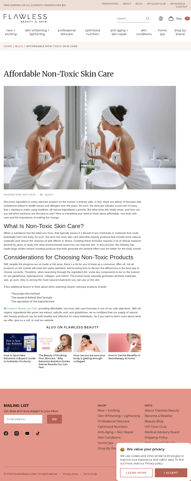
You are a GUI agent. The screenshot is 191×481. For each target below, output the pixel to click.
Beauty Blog (154, 421)
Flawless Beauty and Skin (22, 308)
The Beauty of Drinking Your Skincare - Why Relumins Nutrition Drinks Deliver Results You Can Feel (54, 361)
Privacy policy (70, 473)
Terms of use (90, 473)
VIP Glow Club (156, 3)
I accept (171, 472)
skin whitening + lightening (37, 32)
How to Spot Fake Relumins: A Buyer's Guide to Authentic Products (19, 358)
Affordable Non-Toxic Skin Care (52, 46)
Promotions (110, 3)
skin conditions (143, 32)
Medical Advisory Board (162, 432)
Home (8, 46)
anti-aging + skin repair (119, 32)
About (127, 3)
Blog (139, 3)
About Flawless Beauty (162, 410)
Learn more (136, 472)
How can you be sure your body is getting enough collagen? (89, 358)
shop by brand (180, 32)
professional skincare (67, 32)
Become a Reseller (159, 416)
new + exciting (11, 32)
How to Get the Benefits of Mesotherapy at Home (124, 357)
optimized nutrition (92, 32)
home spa (162, 32)
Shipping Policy (156, 437)
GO (54, 419)
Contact (181, 6)
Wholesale (177, 3)
